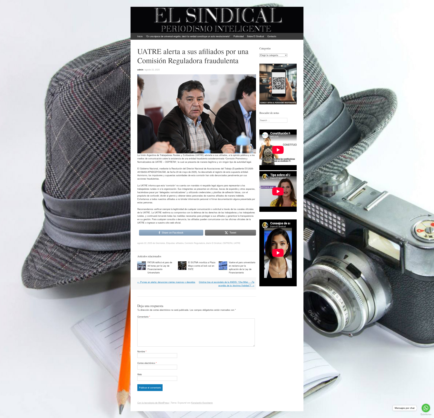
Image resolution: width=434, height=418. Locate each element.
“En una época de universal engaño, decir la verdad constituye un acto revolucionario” (188, 36)
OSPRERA (228, 242)
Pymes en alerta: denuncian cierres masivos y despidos (166, 282)
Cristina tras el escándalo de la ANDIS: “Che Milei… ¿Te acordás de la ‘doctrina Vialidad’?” (226, 283)
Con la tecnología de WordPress (153, 402)
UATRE (237, 242)
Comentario (143, 316)
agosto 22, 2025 (152, 69)
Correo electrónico (147, 363)
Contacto (271, 36)
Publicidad (238, 36)
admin (140, 69)
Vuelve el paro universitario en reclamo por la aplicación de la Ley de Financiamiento (242, 267)
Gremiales (160, 242)
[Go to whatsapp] (426, 408)
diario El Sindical (214, 242)
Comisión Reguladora (195, 242)
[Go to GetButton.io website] (425, 414)
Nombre (141, 351)
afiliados (180, 242)
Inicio (140, 36)
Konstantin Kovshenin (202, 402)
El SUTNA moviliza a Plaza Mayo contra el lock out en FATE (201, 266)
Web (139, 374)
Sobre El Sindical (255, 36)
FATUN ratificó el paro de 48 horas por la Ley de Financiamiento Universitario (159, 267)
